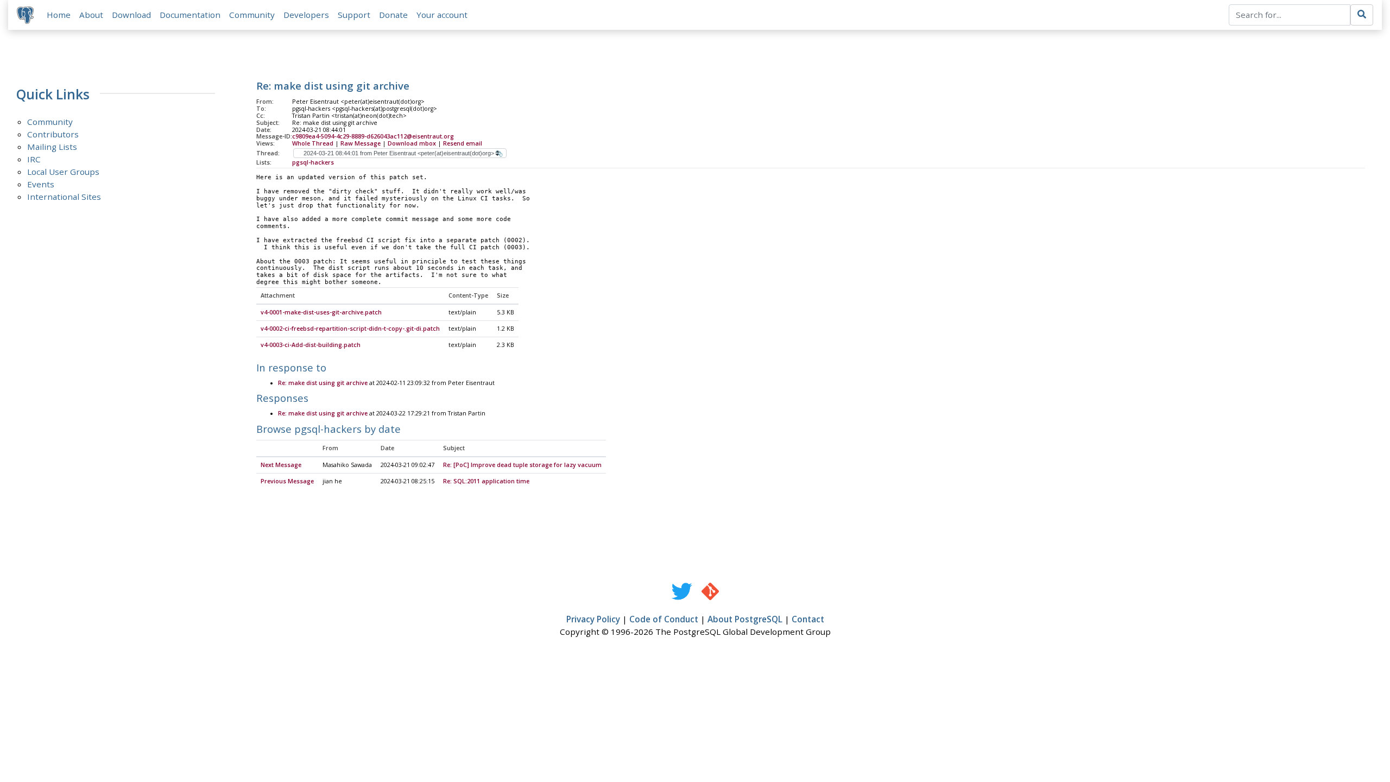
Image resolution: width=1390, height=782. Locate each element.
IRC (34, 159)
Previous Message (287, 481)
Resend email (462, 143)
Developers (306, 14)
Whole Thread (312, 143)
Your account (441, 14)
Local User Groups (63, 171)
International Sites (64, 196)
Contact (808, 619)
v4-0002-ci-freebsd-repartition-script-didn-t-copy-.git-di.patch (350, 328)
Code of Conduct (663, 619)
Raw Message (360, 143)
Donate (393, 14)
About (91, 14)
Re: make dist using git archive (323, 383)
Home (59, 14)
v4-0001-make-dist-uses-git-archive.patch (321, 312)
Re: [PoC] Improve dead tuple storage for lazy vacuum (522, 465)
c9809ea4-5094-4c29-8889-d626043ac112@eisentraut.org (373, 136)
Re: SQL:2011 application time (486, 481)
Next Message (281, 465)
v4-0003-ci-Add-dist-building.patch (311, 345)
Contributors (53, 134)
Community (252, 14)
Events (40, 184)
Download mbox (412, 143)
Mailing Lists (52, 146)
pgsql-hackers (313, 162)
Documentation (190, 14)
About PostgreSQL (744, 619)
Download (131, 14)
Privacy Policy (593, 619)
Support (354, 14)
